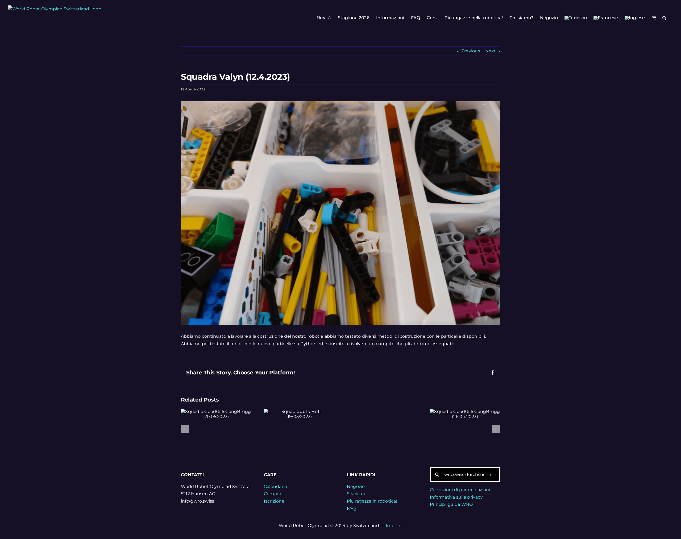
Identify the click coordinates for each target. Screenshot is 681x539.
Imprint (394, 525)
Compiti (272, 493)
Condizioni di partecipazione (461, 489)
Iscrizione (274, 501)
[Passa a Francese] (605, 17)
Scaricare (357, 493)
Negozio (356, 486)
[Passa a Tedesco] (575, 17)
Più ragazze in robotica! (372, 501)
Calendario (275, 486)
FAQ (351, 508)
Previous (470, 50)
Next (490, 50)
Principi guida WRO (451, 504)
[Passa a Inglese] (635, 17)
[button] (664, 17)
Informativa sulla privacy (456, 497)
